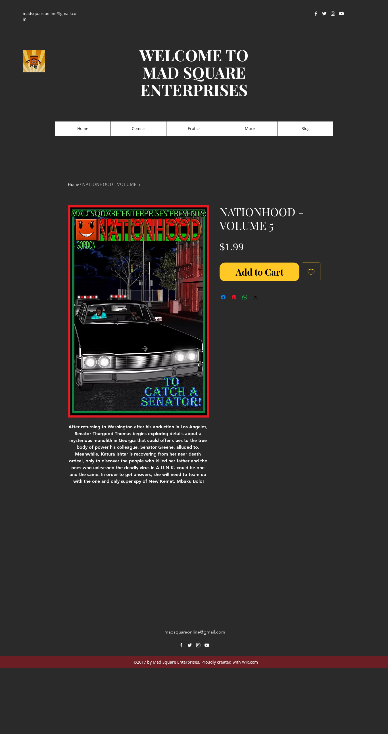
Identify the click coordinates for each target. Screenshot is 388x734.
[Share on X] (255, 297)
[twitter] (324, 13)
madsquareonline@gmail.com (194, 632)
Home (73, 184)
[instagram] (333, 13)
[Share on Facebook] (223, 297)
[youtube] (341, 13)
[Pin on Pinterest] (234, 297)
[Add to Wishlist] (311, 272)
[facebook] (316, 13)
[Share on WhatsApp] (244, 297)
